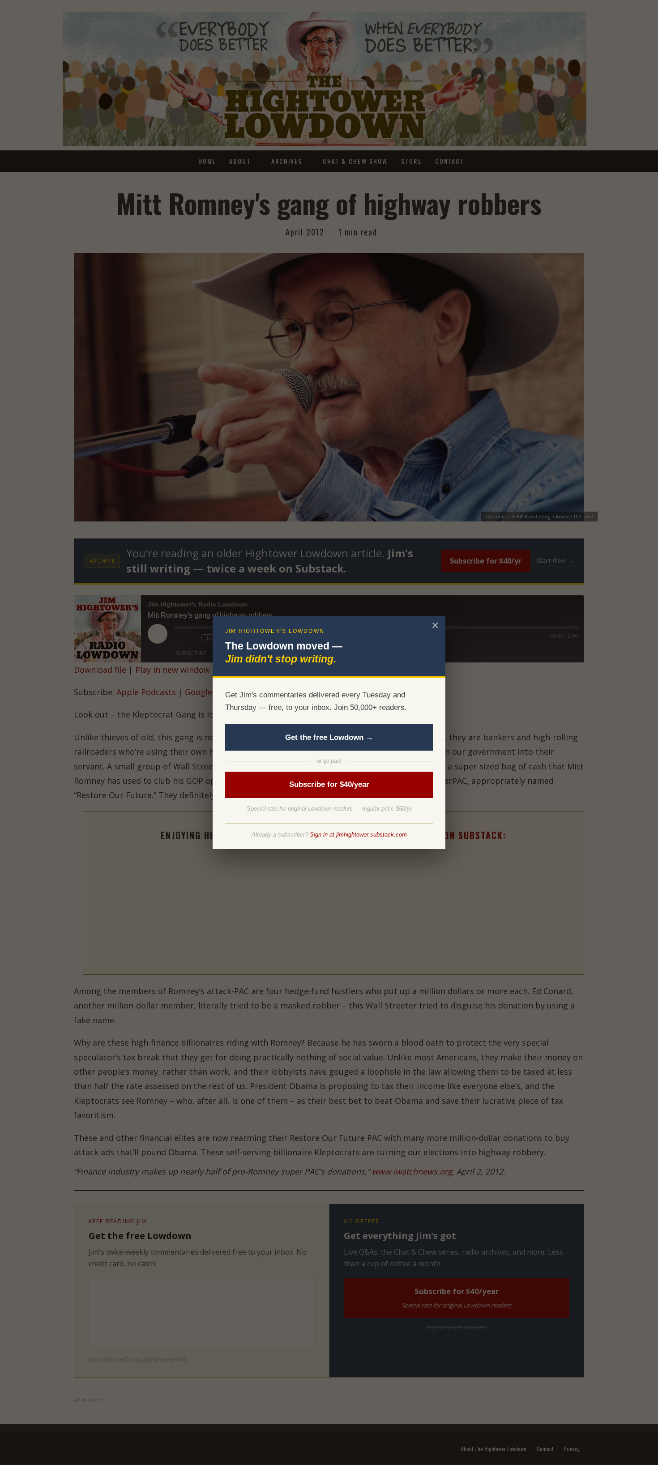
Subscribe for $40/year (329, 784)
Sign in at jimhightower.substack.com (358, 834)
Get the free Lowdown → (329, 737)
